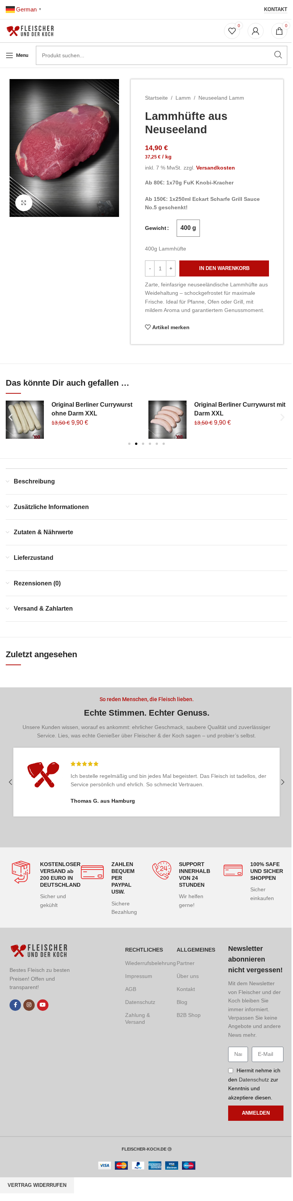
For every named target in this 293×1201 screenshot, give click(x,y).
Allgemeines (196, 950)
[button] (10, 417)
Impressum (138, 976)
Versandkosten (215, 168)
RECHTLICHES (144, 950)
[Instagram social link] (29, 1005)
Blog (182, 1002)
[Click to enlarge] (23, 203)
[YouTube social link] (42, 1005)
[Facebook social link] (15, 1005)
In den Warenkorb (224, 268)
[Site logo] (31, 30)
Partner (186, 963)
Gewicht (155, 228)
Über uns (188, 976)
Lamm (183, 98)
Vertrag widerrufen (37, 1185)
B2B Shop (189, 1015)
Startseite (156, 98)
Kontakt (275, 9)
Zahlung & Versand (137, 1018)
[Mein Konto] (255, 31)
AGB (130, 989)
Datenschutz (140, 1002)
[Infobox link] (39, 885)
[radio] (188, 228)
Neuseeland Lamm (221, 98)
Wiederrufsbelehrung (145, 963)
